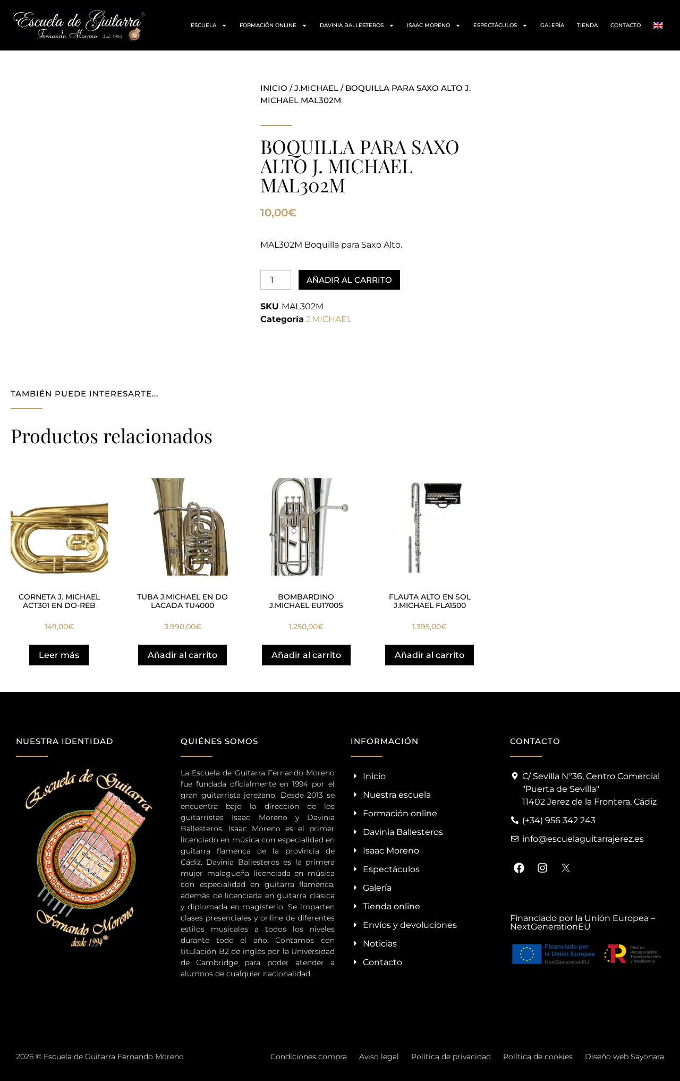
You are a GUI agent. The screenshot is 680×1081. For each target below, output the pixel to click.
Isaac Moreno (428, 25)
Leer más (59, 655)
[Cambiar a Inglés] (658, 25)
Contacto (625, 25)
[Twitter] (566, 868)
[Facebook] (519, 868)
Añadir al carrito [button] (182, 655)
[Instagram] (542, 868)
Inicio (273, 88)
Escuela (203, 25)
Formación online (268, 25)
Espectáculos (495, 25)
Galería (552, 25)
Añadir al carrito (349, 280)
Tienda (587, 25)
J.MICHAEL (316, 88)
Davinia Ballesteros (352, 25)
